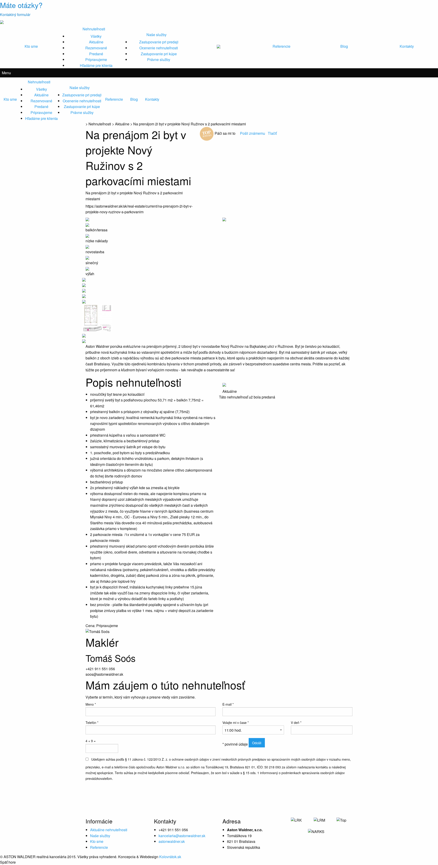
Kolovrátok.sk (170, 856)
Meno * (91, 704)
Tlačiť (272, 133)
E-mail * (228, 704)
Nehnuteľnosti (94, 29)
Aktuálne (96, 42)
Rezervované (96, 47)
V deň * (296, 722)
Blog (344, 46)
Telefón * (92, 722)
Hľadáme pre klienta (96, 65)
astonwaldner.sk (172, 841)
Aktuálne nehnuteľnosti (108, 829)
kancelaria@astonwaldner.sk (182, 835)
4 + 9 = (91, 740)
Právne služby (158, 59)
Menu (6, 73)
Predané (96, 53)
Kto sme (31, 46)
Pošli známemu (253, 133)
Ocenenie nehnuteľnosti (158, 47)
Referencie (281, 46)
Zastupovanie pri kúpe (159, 53)
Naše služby (156, 34)
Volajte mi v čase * (235, 722)
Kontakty (407, 46)
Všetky (96, 36)
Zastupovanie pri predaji (158, 42)
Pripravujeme (96, 59)
